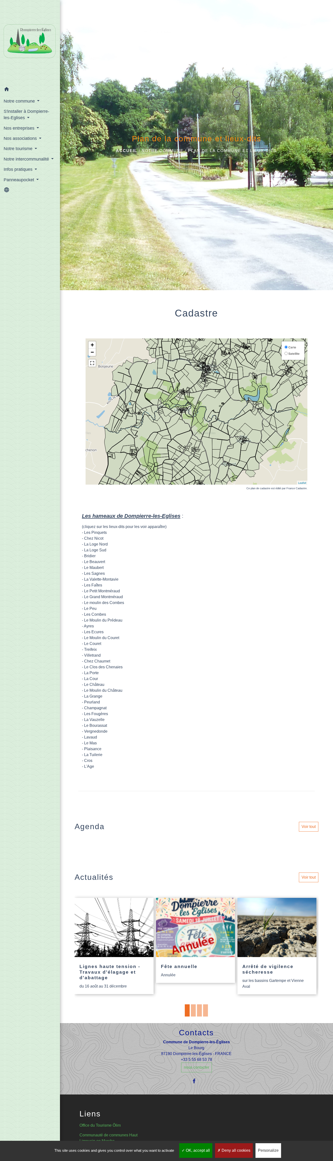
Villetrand (92, 655)
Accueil (126, 151)
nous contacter (196, 1067)
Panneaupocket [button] (19, 179)
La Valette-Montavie (100, 579)
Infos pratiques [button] (19, 169)
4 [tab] (205, 1010)
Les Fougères (96, 714)
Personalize (268, 1150)
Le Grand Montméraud (103, 597)
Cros (88, 760)
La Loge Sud (95, 550)
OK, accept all (197, 1150)
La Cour (91, 679)
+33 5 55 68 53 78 (196, 1059)
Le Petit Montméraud (102, 591)
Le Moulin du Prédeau (102, 620)
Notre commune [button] (20, 101)
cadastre (265, 488)
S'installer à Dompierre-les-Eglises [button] (26, 114)
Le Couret (92, 644)
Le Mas (90, 743)
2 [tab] (193, 1010)
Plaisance (92, 749)
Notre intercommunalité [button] (27, 159)
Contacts (196, 1032)
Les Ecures (94, 632)
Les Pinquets (95, 532)
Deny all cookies (235, 1150)
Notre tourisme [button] (19, 148)
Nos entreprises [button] (20, 128)
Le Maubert (94, 568)
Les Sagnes (94, 573)
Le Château (94, 684)
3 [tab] (199, 1010)
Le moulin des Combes (104, 603)
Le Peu (90, 608)
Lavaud (90, 737)
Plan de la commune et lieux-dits (232, 151)
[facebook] (196, 1081)
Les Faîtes (93, 585)
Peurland (92, 702)
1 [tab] (187, 1010)
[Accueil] (30, 42)
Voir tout (309, 827)
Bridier (90, 556)
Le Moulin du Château (103, 690)
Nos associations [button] (21, 138)
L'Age (89, 766)
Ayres (89, 626)
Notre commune (163, 151)
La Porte (91, 673)
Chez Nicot (93, 538)
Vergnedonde (96, 731)
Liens (90, 1113)
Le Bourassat (95, 725)
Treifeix (90, 649)
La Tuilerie (93, 755)
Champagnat (95, 708)
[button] (30, 90)
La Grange (93, 696)
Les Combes (94, 614)
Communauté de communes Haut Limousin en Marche (108, 1138)
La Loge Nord (96, 544)
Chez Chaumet (97, 661)
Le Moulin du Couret (101, 638)
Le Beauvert (94, 562)
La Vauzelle (94, 720)
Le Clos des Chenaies (103, 667)
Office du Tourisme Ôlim (100, 1125)
